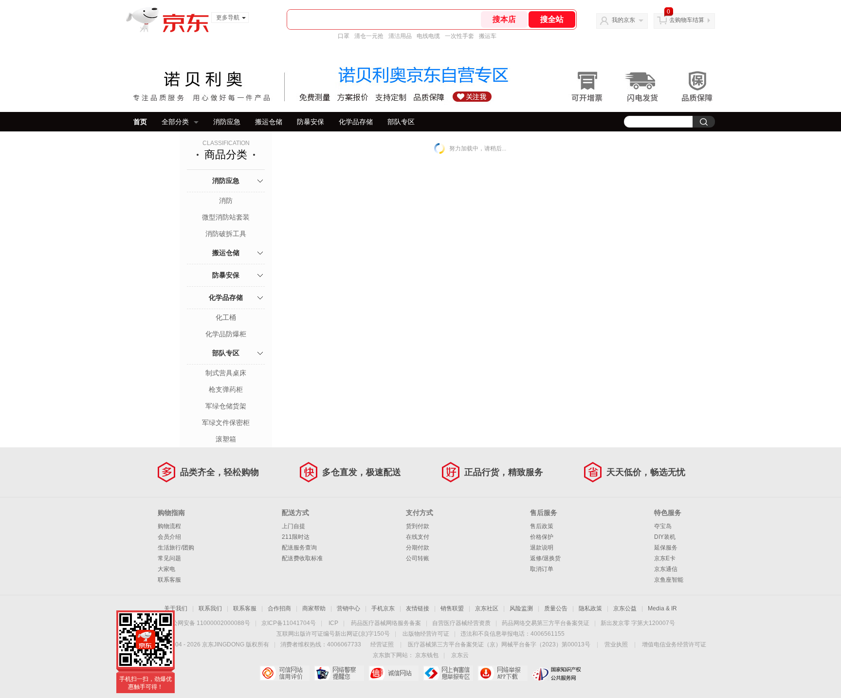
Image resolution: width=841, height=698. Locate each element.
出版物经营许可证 (425, 633)
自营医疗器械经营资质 (461, 623)
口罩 (343, 36)
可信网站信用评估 (284, 673)
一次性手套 (459, 36)
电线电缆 (428, 36)
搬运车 (487, 36)
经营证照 (382, 644)
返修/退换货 (545, 558)
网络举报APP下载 (502, 673)
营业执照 (616, 644)
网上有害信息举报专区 (448, 673)
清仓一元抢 (369, 36)
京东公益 (625, 608)
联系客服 (169, 579)
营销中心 (348, 608)
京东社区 (486, 608)
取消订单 (541, 569)
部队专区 (401, 122)
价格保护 (541, 536)
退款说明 (541, 547)
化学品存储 (356, 122)
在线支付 (417, 536)
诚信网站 (393, 673)
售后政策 (541, 526)
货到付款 (417, 526)
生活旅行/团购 (176, 547)
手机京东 (383, 608)
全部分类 (175, 122)
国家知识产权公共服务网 (557, 673)
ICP (333, 623)
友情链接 (417, 608)
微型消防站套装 (226, 217)
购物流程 (169, 526)
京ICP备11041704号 (288, 623)
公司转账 (417, 558)
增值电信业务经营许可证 (674, 644)
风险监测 (521, 608)
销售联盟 (452, 608)
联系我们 (210, 608)
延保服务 (665, 547)
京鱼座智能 (668, 579)
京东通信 (665, 569)
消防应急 (226, 122)
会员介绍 (169, 536)
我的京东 (623, 20)
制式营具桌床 (225, 373)
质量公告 (555, 608)
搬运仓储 (268, 122)
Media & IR (662, 608)
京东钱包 (427, 655)
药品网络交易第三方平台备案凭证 (545, 623)
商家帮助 (314, 608)
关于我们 (175, 608)
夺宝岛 (663, 526)
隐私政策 (590, 608)
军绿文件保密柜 (226, 422)
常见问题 (169, 558)
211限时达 (296, 536)
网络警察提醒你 (339, 673)
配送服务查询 (299, 547)
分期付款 (417, 547)
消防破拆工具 (225, 234)
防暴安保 (310, 122)
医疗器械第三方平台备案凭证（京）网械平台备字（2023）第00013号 (499, 644)
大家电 (166, 569)
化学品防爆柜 (225, 334)
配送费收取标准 (302, 558)
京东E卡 (665, 558)
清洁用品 (400, 36)
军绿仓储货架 (225, 406)
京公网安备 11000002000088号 (208, 623)
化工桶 (226, 317)
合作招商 (279, 608)
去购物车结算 (686, 20)
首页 (140, 122)
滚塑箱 (226, 439)
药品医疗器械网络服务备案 (386, 623)
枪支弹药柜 (226, 389)
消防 (226, 200)
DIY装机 (665, 536)
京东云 (460, 655)
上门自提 (293, 526)
